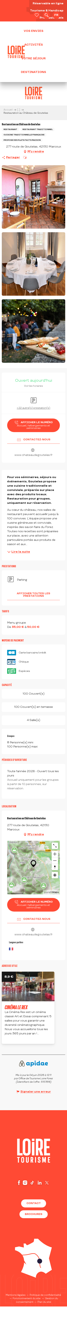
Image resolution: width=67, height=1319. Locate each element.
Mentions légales (16, 1295)
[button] (46, 15)
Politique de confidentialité (45, 1295)
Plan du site (44, 1302)
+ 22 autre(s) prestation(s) (33, 407)
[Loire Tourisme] (16, 51)
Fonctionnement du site (27, 1298)
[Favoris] (36, 15)
